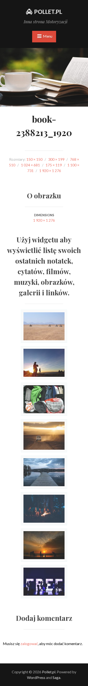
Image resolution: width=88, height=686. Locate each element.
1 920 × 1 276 (44, 220)
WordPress (36, 677)
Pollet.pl (48, 11)
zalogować (29, 643)
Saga (56, 677)
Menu (47, 36)
